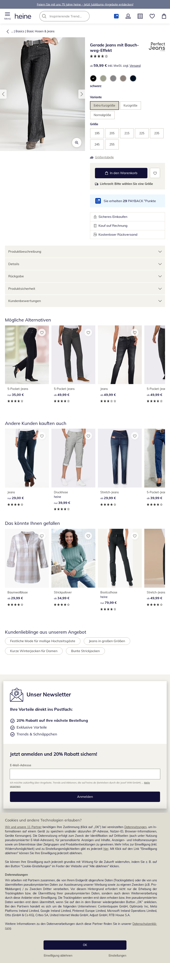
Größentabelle (104, 157)
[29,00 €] (27, 458)
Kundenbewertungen (24, 301)
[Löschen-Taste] (85, 16)
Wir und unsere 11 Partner (23, 827)
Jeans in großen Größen (107, 641)
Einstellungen (117, 955)
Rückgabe (16, 276)
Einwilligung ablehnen (58, 955)
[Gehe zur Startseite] (23, 16)
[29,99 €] (120, 458)
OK (85, 945)
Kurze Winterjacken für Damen (33, 651)
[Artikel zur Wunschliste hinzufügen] (155, 173)
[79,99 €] (120, 558)
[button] (7, 16)
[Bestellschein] (140, 16)
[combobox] (71, 16)
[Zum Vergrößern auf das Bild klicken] (77, 143)
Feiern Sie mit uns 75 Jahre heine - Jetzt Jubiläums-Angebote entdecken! (85, 4)
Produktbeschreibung (24, 251)
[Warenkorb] (164, 16)
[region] (85, 888)
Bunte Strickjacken (85, 651)
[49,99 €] (73, 354)
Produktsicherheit (21, 288)
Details (13, 264)
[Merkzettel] (152, 16)
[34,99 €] (73, 558)
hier (105, 849)
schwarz (95, 86)
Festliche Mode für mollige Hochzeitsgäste (42, 641)
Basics (20, 31)
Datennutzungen (135, 827)
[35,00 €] (27, 354)
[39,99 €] (73, 458)
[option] (93, 78)
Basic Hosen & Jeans (41, 31)
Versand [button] (135, 66)
